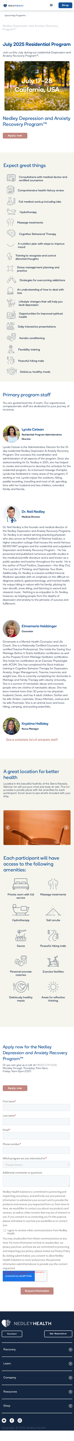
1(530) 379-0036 (47, 1065)
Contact (12, 1334)
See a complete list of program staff (32, 739)
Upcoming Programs (15, 15)
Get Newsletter (58, 1334)
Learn (7, 1363)
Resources (10, 1391)
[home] (12, 5)
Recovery (9, 1349)
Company (9, 1377)
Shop (65, 5)
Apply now (15, 135)
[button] (51, 5)
